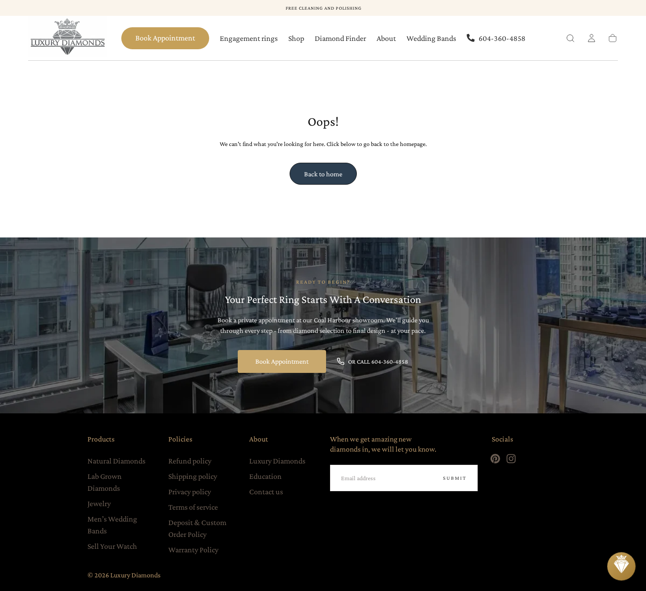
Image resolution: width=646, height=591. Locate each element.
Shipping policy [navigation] (192, 476)
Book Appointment (165, 37)
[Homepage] (67, 38)
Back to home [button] (323, 174)
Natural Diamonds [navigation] (116, 460)
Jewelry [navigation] (99, 503)
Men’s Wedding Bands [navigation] (112, 524)
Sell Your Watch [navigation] (112, 546)
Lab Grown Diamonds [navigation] (104, 482)
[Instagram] (511, 459)
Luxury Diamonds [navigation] (277, 460)
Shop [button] (296, 38)
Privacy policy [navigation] (189, 491)
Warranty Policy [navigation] (193, 549)
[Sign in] (591, 38)
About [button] (386, 38)
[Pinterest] (495, 459)
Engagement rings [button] (249, 38)
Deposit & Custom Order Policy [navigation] (197, 528)
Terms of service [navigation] (193, 507)
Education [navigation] (265, 476)
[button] (570, 38)
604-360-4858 (502, 38)
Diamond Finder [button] (340, 38)
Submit (455, 478)
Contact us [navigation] (266, 491)
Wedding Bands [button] (431, 38)
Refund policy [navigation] (189, 460)
